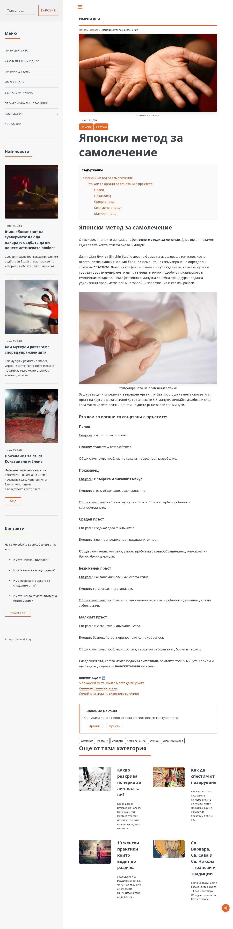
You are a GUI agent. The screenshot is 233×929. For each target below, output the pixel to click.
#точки (154, 740)
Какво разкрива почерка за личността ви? (129, 782)
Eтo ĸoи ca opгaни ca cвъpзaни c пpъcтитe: (121, 184)
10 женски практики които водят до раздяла (128, 855)
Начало (83, 29)
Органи (94, 726)
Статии (101, 127)
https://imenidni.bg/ (20, 639)
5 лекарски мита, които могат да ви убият (111, 683)
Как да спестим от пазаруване (203, 776)
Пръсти (114, 726)
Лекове (94, 29)
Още (13, 501)
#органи (102, 740)
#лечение (87, 740)
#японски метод (173, 740)
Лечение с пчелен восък (98, 688)
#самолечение (136, 740)
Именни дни (15, 82)
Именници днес (17, 71)
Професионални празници (27, 103)
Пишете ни (18, 612)
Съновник (13, 124)
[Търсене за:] (21, 10)
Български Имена (19, 92)
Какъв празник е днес (22, 61)
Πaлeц (99, 190)
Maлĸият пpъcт (106, 213)
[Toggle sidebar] (80, 7)
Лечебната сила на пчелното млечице (109, 693)
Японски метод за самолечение (108, 178)
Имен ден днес (16, 50)
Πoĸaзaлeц (102, 196)
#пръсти (117, 740)
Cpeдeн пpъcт (105, 201)
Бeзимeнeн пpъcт (108, 207)
